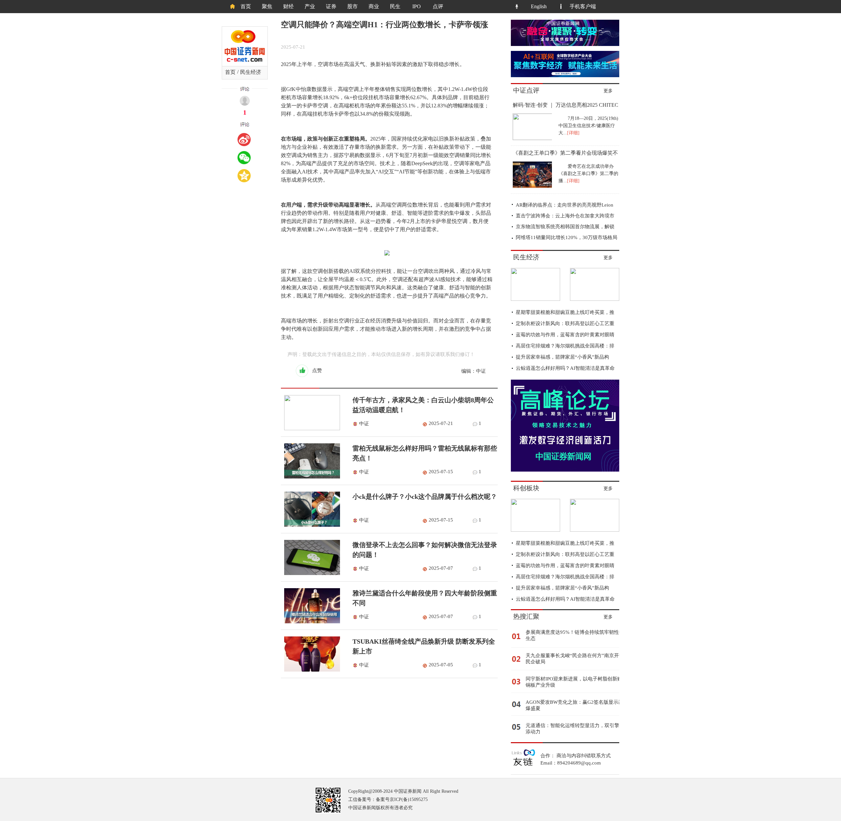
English (539, 6)
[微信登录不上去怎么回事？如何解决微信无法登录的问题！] (310, 573)
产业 (310, 6)
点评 (438, 6)
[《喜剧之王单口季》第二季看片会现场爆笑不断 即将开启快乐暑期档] (532, 186)
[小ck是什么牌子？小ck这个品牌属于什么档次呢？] (310, 525)
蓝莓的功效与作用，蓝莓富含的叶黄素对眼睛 (565, 334)
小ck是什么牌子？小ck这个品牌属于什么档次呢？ (424, 496)
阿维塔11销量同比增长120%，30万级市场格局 (566, 237)
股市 (352, 6)
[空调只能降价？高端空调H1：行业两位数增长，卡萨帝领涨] (594, 299)
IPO (416, 6)
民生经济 (250, 72)
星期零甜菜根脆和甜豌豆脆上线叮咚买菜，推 (565, 312)
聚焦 (267, 6)
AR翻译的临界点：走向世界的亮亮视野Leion (564, 205)
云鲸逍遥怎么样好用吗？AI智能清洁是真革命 (565, 368)
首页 (245, 6)
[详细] (573, 132)
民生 (395, 6)
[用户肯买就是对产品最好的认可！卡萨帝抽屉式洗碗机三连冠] (535, 299)
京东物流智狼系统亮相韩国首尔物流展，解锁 (565, 226)
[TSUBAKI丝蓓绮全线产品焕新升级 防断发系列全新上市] (310, 670)
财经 (288, 6)
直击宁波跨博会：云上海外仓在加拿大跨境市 (565, 215)
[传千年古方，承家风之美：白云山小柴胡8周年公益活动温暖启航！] (310, 428)
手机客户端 (583, 6)
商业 (374, 6)
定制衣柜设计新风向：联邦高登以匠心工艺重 (565, 323)
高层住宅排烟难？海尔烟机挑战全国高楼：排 (565, 345)
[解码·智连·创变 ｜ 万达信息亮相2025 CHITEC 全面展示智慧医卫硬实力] (532, 138)
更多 (608, 90)
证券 (331, 6)
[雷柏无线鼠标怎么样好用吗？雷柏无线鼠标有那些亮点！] (310, 476)
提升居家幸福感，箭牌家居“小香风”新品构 (562, 357)
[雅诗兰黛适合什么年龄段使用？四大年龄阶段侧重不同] (310, 621)
